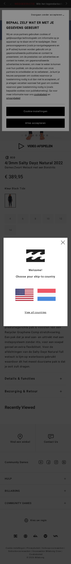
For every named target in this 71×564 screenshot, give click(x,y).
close (63, 242)
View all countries (35, 312)
